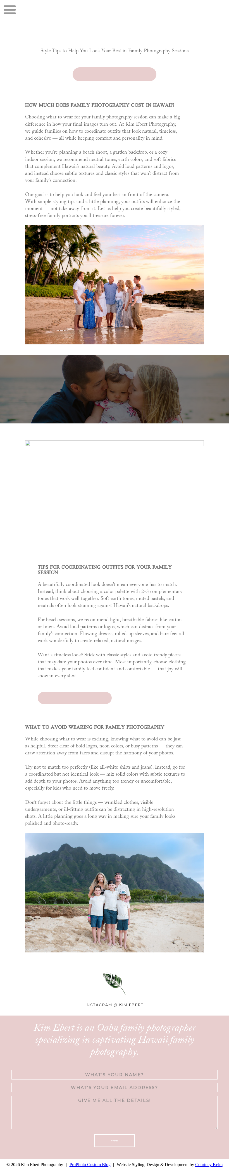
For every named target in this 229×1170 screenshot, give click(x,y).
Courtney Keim (209, 1164)
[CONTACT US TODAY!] (114, 74)
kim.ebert (131, 1004)
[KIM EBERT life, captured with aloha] (84, 21)
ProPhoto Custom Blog (90, 1164)
